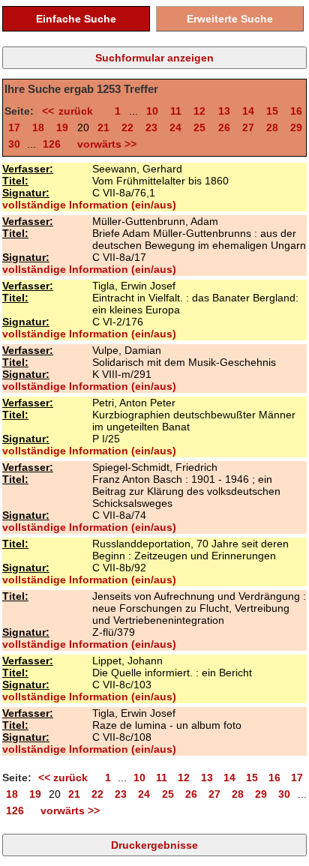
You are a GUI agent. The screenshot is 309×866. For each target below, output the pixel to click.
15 (272, 111)
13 (224, 111)
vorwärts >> (103, 144)
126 (52, 144)
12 (200, 111)
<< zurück (72, 111)
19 (62, 127)
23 (152, 127)
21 (104, 127)
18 (38, 127)
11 (176, 111)
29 (296, 127)
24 (176, 127)
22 (128, 127)
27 (248, 127)
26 (224, 127)
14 (248, 111)
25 (200, 127)
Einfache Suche (76, 19)
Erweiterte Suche (230, 19)
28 (272, 127)
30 (14, 144)
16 (296, 111)
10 (152, 111)
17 (14, 127)
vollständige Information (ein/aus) (89, 205)
